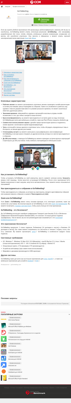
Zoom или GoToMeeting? (12, 83)
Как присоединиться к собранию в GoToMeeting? (13, 79)
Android (30, 261)
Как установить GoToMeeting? (9, 75)
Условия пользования (17, 387)
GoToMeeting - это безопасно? (10, 86)
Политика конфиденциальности (33, 387)
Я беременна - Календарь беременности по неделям (24, 333)
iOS (37, 261)
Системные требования (12, 93)
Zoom (27, 38)
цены (34, 232)
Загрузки (7, 6)
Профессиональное (19, 6)
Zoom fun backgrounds (59, 204)
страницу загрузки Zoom (23, 206)
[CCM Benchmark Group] (35, 393)
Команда (6, 387)
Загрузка (45, 20)
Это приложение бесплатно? (9, 90)
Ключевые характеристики (13, 72)
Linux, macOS (48, 259)
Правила (52, 387)
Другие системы (9, 95)
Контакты (45, 387)
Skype (34, 38)
